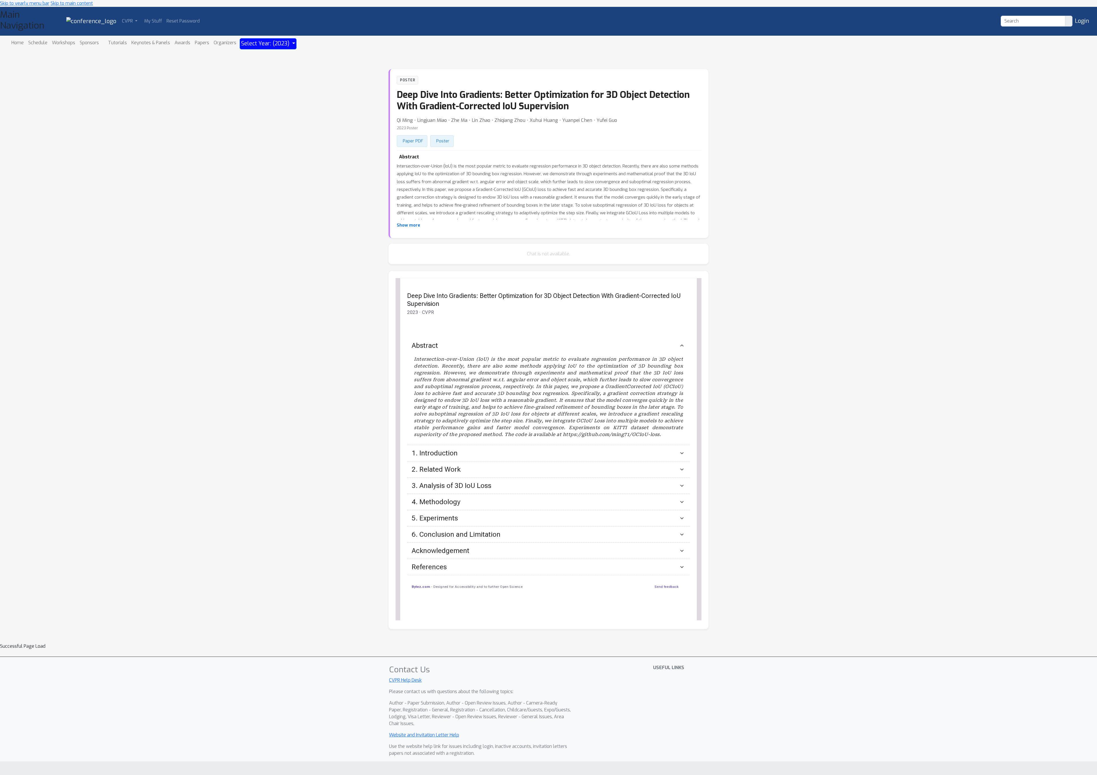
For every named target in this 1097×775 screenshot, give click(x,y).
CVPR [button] (128, 21)
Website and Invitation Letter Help (424, 735)
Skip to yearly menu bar (24, 3)
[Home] (91, 21)
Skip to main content (72, 3)
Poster (442, 141)
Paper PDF (413, 141)
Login (1082, 21)
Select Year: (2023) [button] (266, 43)
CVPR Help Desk (405, 680)
